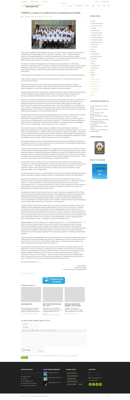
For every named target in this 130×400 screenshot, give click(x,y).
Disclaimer (92, 95)
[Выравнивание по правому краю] (37, 330)
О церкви (70, 5)
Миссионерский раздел (97, 33)
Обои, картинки (95, 68)
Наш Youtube (44, 1)
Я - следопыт (94, 47)
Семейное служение (96, 35)
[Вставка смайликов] (40, 330)
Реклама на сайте (27, 376)
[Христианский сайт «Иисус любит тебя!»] (31, 5)
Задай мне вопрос (35, 1)
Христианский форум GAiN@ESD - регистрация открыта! (73, 305)
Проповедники (79, 5)
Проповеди (94, 28)
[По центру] (35, 330)
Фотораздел (94, 58)
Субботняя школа (95, 30)
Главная (93, 21)
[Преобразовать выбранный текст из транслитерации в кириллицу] (51, 330)
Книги (98, 5)
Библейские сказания (72, 381)
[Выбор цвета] (43, 330)
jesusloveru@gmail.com (96, 378)
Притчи (93, 70)
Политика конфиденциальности (30, 385)
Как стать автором (94, 91)
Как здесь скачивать (31, 273)
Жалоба (24, 273)
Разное (93, 75)
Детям (104, 5)
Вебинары (94, 51)
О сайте (64, 5)
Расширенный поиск (94, 81)
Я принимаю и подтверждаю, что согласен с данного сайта (50, 355)
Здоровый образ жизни (97, 42)
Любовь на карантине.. (53, 372)
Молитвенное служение (97, 37)
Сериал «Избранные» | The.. (54, 382)
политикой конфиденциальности (64, 355)
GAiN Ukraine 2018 (26, 304)
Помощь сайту (24, 1)
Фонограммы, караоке (97, 56)
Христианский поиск (94, 84)
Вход (98, 1)
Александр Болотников (72, 376)
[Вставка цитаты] (49, 330)
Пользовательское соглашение (30, 383)
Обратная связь (94, 380)
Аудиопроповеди (95, 54)
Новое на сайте (93, 88)
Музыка (93, 61)
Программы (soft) (96, 65)
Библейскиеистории (71, 384)
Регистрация (106, 1)
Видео (93, 5)
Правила (92, 77)
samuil (23, 16)
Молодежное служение (97, 40)
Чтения (93, 49)
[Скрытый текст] (46, 330)
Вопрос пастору (95, 44)
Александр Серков (71, 378)
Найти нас (92, 93)
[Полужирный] (23, 330)
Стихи (93, 63)
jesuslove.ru (24, 374)
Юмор (93, 72)
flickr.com (38, 262)
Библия (80, 384)
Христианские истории (97, 25)
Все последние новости (95, 86)
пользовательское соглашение (35, 355)
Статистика (25, 379)
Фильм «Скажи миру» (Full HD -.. (55, 377)
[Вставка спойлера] (54, 330)
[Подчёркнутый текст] (27, 330)
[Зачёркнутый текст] (30, 330)
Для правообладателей (28, 381)
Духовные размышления (97, 23)
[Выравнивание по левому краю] (32, 330)
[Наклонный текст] (25, 330)
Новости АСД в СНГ (49, 16)
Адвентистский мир (71, 373)
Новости (87, 5)
